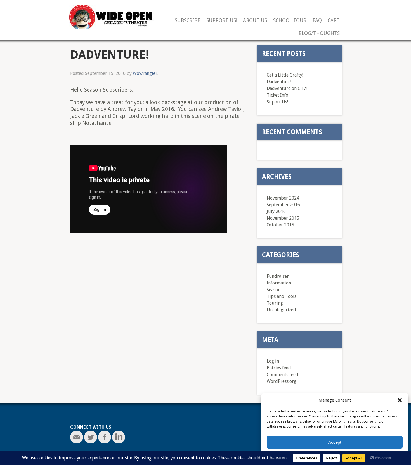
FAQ (317, 20)
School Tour (289, 20)
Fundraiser (278, 276)
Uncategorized (281, 309)
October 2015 (280, 224)
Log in (273, 361)
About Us (255, 20)
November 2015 (283, 218)
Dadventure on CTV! (287, 88)
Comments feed (282, 374)
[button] (400, 400)
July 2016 (276, 211)
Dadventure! (279, 81)
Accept (334, 442)
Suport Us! (277, 102)
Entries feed (279, 368)
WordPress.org (281, 381)
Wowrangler (145, 73)
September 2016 (283, 204)
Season (273, 289)
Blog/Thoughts (319, 33)
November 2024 (283, 198)
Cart (334, 20)
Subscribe (187, 20)
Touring (275, 303)
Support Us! (221, 20)
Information (279, 283)
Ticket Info (277, 95)
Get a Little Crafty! (285, 75)
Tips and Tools (281, 296)
